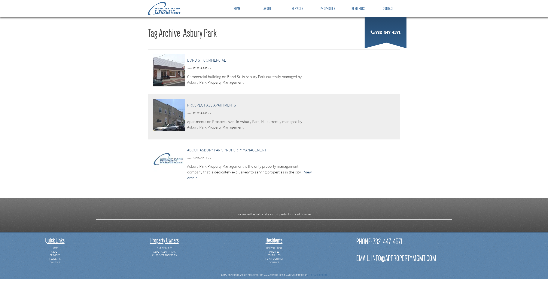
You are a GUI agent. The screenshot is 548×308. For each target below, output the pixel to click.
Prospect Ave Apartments (211, 105)
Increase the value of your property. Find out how (274, 214)
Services (297, 8)
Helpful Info (274, 248)
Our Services (164, 248)
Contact (388, 8)
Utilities (274, 251)
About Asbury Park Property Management (227, 150)
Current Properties (164, 255)
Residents (358, 8)
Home (237, 8)
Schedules (274, 255)
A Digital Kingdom (317, 275)
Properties (327, 8)
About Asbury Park (164, 251)
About (267, 8)
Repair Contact (274, 259)
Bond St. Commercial (206, 60)
